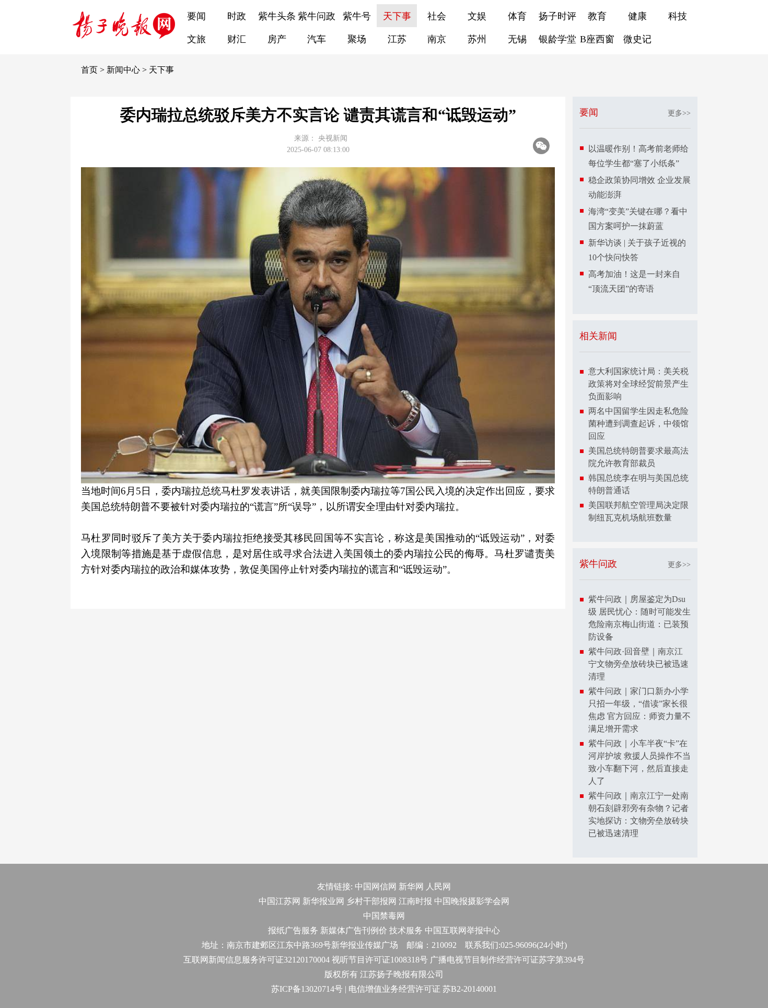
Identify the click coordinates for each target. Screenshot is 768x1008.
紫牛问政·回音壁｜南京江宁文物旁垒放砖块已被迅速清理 (638, 664)
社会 (436, 16)
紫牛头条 (277, 16)
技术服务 (406, 930)
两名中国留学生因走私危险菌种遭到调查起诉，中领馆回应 (638, 424)
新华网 (411, 886)
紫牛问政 (316, 16)
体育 (517, 16)
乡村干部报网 (371, 901)
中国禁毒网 (384, 915)
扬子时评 (557, 16)
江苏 (397, 39)
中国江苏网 (279, 901)
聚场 (356, 39)
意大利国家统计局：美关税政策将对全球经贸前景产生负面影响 (638, 384)
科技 (677, 16)
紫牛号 (357, 16)
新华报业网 (323, 901)
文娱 (477, 16)
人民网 (438, 886)
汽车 (316, 39)
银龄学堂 (557, 39)
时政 (236, 16)
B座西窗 (597, 39)
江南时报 (415, 901)
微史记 (637, 39)
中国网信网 (376, 886)
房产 (276, 39)
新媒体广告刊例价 (353, 930)
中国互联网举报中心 (462, 930)
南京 (436, 39)
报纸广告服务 (293, 930)
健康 (637, 16)
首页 (89, 69)
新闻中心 (123, 69)
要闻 (196, 16)
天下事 (397, 16)
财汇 (236, 39)
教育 (597, 16)
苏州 (477, 39)
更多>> (679, 113)
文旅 (196, 39)
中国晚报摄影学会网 (471, 901)
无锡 (517, 39)
